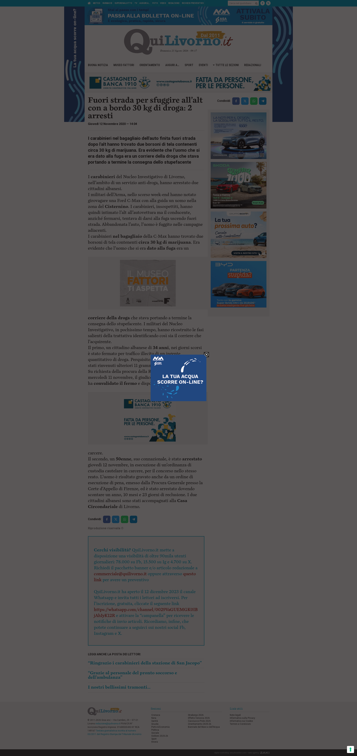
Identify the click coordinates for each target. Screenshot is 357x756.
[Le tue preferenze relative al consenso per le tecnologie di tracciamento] (350, 749)
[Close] (206, 354)
